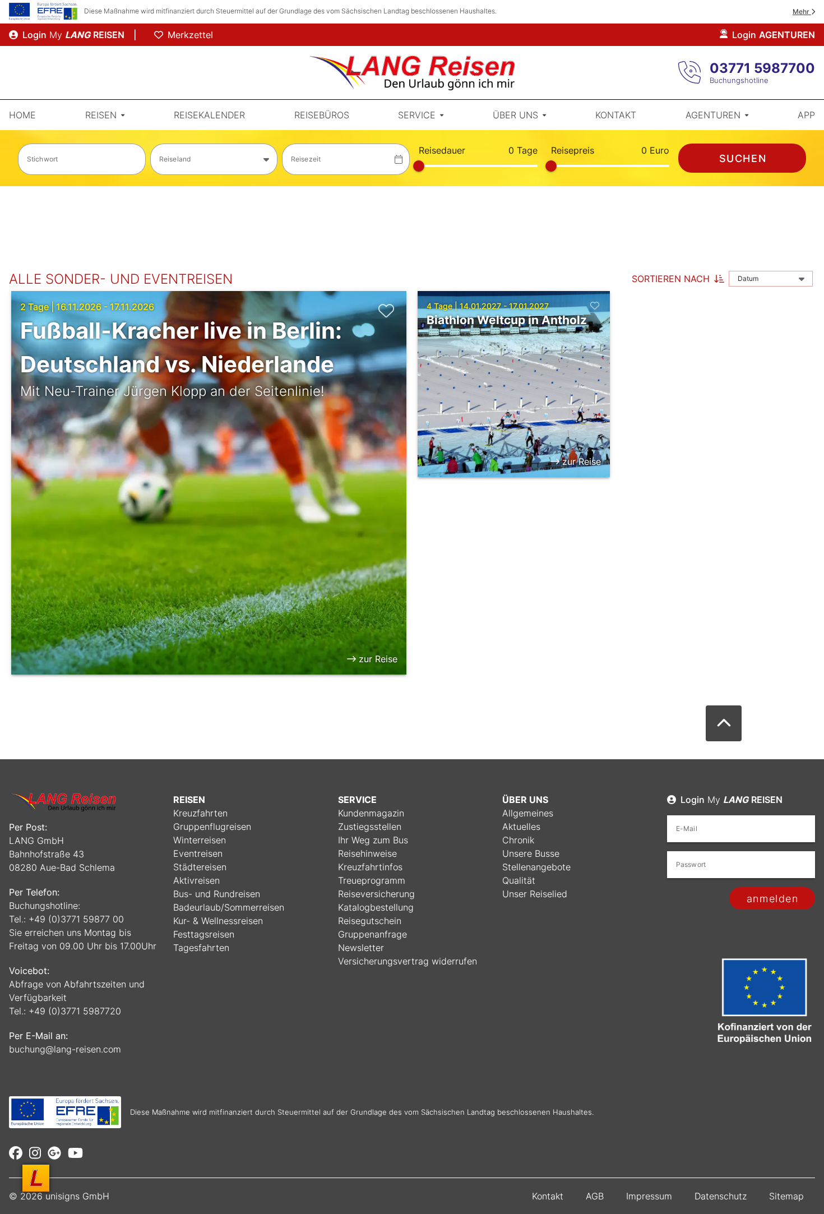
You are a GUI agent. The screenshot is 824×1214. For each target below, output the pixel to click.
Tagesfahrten (201, 947)
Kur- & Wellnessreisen (218, 921)
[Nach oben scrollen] (724, 723)
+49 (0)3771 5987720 (75, 1011)
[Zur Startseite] (412, 72)
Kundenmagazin (371, 813)
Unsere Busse (530, 853)
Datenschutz (721, 1196)
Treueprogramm (371, 880)
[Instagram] (35, 1153)
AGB (595, 1196)
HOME (22, 115)
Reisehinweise (367, 853)
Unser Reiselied (534, 894)
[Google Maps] (54, 1153)
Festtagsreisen (203, 934)
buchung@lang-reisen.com (65, 1049)
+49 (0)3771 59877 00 (76, 919)
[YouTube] (75, 1153)
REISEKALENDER (209, 115)
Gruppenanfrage (372, 934)
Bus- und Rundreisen (216, 894)
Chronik (518, 840)
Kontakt (547, 1196)
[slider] (418, 166)
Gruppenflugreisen (212, 826)
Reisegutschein (369, 921)
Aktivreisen (196, 880)
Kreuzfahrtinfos (370, 867)
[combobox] (214, 159)
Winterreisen (199, 840)
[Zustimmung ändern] (35, 1178)
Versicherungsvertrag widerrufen (407, 961)
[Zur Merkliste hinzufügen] (386, 311)
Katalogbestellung (376, 907)
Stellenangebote (536, 867)
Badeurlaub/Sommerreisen (228, 907)
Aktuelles (521, 826)
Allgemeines (527, 813)
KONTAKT (615, 115)
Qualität (518, 880)
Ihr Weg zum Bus (373, 840)
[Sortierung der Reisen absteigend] (719, 278)
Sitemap (786, 1196)
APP (806, 115)
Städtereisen (199, 867)
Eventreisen (198, 853)
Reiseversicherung (376, 894)
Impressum (649, 1196)
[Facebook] (15, 1153)
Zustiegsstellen (369, 826)
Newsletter (361, 947)
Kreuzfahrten (200, 813)
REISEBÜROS (321, 115)
